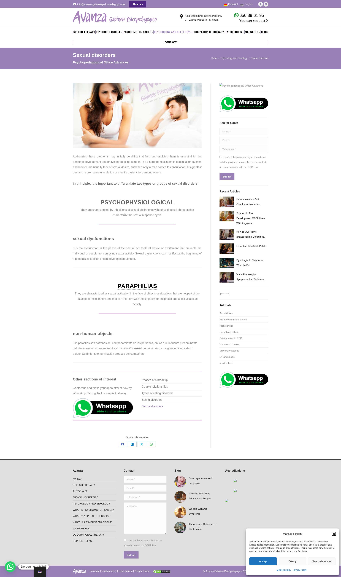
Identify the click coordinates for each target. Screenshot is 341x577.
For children (226, 313)
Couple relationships (155, 386)
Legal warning (125, 571)
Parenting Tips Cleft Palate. (251, 246)
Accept (263, 561)
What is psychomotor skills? (93, 509)
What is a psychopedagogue (92, 522)
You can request (252, 20)
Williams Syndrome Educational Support (200, 496)
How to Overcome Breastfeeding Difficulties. (250, 234)
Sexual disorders (152, 406)
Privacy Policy (299, 570)
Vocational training (230, 344)
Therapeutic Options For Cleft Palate (202, 526)
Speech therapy (84, 485)
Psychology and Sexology (91, 503)
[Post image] (227, 202)
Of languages (227, 356)
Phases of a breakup (155, 380)
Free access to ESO (231, 338)
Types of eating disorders (157, 393)
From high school (229, 332)
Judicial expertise (85, 497)
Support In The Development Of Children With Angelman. (250, 218)
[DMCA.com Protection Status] (162, 571)
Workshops (81, 528)
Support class (83, 541)
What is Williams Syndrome (198, 511)
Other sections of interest (94, 379)
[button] (334, 534)
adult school (226, 363)
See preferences (321, 561)
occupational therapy (88, 534)
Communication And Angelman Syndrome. (248, 201)
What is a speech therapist (91, 516)
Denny (292, 561)
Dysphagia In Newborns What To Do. (249, 263)
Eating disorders (152, 399)
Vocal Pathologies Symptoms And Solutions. (250, 277)
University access (229, 350)
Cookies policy (284, 570)
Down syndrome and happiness (200, 481)
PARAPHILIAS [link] (137, 286)
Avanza (77, 478)
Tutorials (80, 491)
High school (226, 325)
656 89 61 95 (251, 15)
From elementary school (233, 319)
